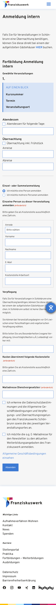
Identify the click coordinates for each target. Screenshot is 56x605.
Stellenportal (10, 550)
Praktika (7, 554)
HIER (39, 47)
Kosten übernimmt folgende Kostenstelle (26, 359)
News (5, 529)
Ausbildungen (11, 562)
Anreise (7, 148)
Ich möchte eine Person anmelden (24, 190)
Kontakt (7, 525)
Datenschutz (10, 572)
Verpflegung (9, 292)
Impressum (9, 576)
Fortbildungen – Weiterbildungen (23, 558)
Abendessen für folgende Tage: (26, 124)
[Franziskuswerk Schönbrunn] (15, 4)
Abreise (7, 160)
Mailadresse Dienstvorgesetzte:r (27, 387)
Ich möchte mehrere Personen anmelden (27, 195)
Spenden (8, 534)
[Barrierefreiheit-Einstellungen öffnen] (51, 307)
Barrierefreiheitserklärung (19, 580)
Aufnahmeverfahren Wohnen (20, 521)
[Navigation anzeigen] (49, 4)
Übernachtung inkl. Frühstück (25, 143)
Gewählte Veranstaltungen (17, 73)
